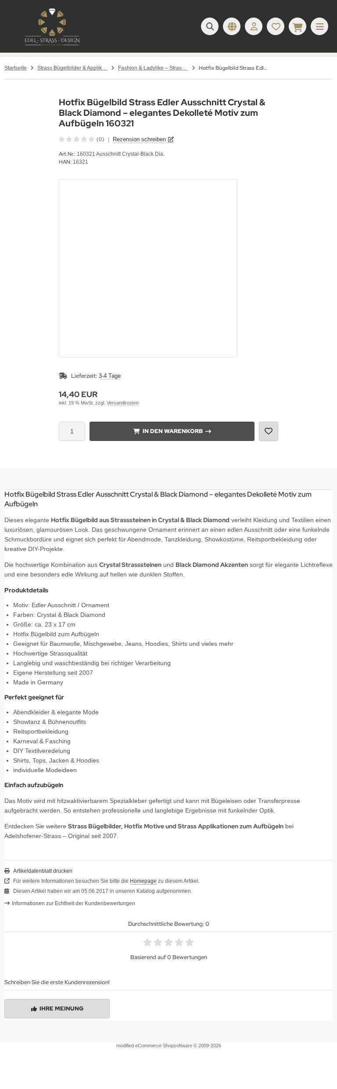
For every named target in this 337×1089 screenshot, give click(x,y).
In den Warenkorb (172, 431)
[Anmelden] (253, 26)
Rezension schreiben (139, 139)
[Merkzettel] (275, 26)
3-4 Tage (110, 376)
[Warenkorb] (297, 26)
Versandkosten (123, 402)
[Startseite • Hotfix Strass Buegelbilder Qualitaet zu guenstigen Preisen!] (53, 46)
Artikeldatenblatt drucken (42, 871)
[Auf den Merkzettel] (268, 431)
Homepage (143, 881)
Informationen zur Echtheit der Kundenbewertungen (73, 903)
